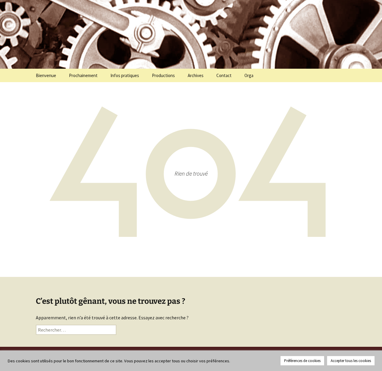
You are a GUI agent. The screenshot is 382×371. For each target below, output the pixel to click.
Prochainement (83, 75)
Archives (196, 75)
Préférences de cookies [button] (302, 360)
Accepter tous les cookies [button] (351, 360)
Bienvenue (46, 75)
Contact (224, 75)
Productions (163, 75)
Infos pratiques (124, 75)
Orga (248, 75)
